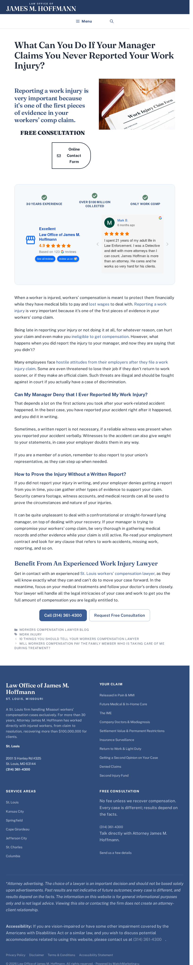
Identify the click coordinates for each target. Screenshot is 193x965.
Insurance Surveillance (117, 740)
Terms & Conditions (61, 955)
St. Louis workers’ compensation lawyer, (118, 573)
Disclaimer (36, 955)
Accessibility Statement (96, 955)
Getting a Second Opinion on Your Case (129, 758)
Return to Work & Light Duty (120, 749)
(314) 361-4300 (18, 769)
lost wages (99, 304)
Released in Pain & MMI (117, 695)
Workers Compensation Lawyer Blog (54, 630)
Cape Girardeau (17, 829)
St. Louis (12, 802)
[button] (111, 21)
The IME (106, 713)
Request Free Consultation (119, 615)
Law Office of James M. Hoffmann (59, 237)
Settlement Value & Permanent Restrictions (132, 731)
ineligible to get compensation (100, 336)
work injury (30, 634)
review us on (66, 258)
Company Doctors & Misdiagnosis (125, 722)
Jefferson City (16, 838)
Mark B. (122, 220)
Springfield (14, 820)
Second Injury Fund (114, 775)
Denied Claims (110, 766)
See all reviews (45, 258)
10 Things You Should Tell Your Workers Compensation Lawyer (79, 639)
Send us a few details (116, 853)
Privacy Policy (15, 955)
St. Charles (14, 847)
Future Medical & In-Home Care (123, 704)
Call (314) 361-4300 (63, 615)
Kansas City (15, 811)
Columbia (13, 856)
